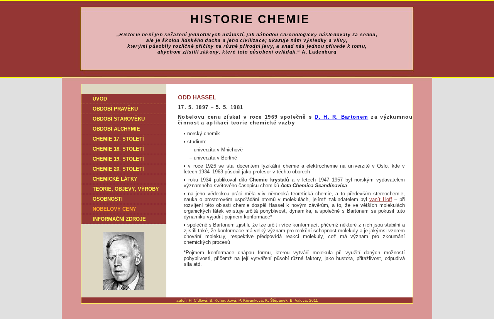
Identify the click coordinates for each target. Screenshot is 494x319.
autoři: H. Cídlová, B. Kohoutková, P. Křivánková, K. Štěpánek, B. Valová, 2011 (247, 300)
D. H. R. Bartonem (341, 117)
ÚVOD (100, 99)
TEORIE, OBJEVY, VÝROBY (126, 189)
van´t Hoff (380, 199)
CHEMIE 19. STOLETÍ (118, 159)
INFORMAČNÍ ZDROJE (119, 219)
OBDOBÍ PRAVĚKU (115, 109)
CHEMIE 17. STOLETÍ (118, 139)
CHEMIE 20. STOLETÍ (118, 169)
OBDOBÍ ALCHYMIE (116, 129)
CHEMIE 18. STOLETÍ (118, 149)
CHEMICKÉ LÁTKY (115, 179)
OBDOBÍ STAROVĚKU (119, 119)
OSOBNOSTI (108, 199)
